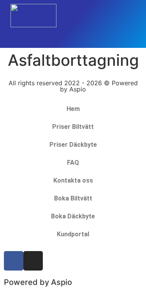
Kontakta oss (73, 180)
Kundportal (73, 234)
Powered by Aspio (38, 282)
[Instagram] (33, 261)
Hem (73, 108)
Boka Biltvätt (73, 198)
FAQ (73, 162)
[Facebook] (13, 261)
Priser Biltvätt (73, 126)
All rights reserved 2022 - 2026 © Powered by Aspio (73, 86)
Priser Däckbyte (73, 144)
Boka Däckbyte (73, 216)
